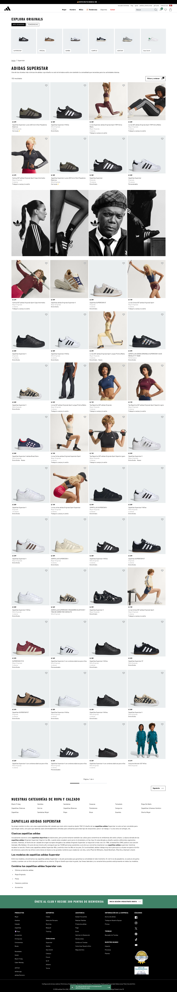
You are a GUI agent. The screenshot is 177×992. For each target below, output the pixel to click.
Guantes (118, 812)
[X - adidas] (148, 929)
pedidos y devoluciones (146, 5)
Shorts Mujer (146, 812)
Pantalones (93, 808)
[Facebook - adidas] (148, 918)
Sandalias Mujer (43, 812)
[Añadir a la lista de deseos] (46, 86)
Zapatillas (15, 812)
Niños (81, 10)
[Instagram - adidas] (148, 923)
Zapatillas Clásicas (18, 808)
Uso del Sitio (131, 984)
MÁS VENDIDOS (18, 24)
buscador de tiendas (123, 5)
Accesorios (19, 887)
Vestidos (40, 804)
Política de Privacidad (108, 984)
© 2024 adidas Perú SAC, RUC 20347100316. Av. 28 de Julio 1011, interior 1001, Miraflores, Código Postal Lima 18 (88, 989)
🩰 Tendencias (91, 10)
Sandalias (66, 804)
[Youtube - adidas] (148, 945)
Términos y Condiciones (68, 984)
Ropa (65, 812)
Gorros (39, 808)
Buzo (91, 812)
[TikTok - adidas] (148, 940)
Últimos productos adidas (24, 870)
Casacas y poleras (21, 883)
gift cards (156, 5)
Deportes (103, 10)
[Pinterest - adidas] (148, 934)
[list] (88, 42)
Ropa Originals (20, 874)
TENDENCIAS (33, 24)
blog (132, 5)
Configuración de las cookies (51, 984)
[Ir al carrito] (170, 9)
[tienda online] (7, 8)
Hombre (73, 10)
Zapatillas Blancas (70, 808)
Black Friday (16, 804)
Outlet (112, 10)
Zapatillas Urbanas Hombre (151, 808)
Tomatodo (118, 804)
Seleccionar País (121, 984)
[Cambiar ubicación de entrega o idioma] (171, 5)
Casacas (92, 804)
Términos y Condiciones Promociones (88, 984)
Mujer (64, 10)
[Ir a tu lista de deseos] (165, 9)
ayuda (136, 5)
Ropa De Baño (146, 804)
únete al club (164, 5)
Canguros (118, 808)
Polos (17, 879)
